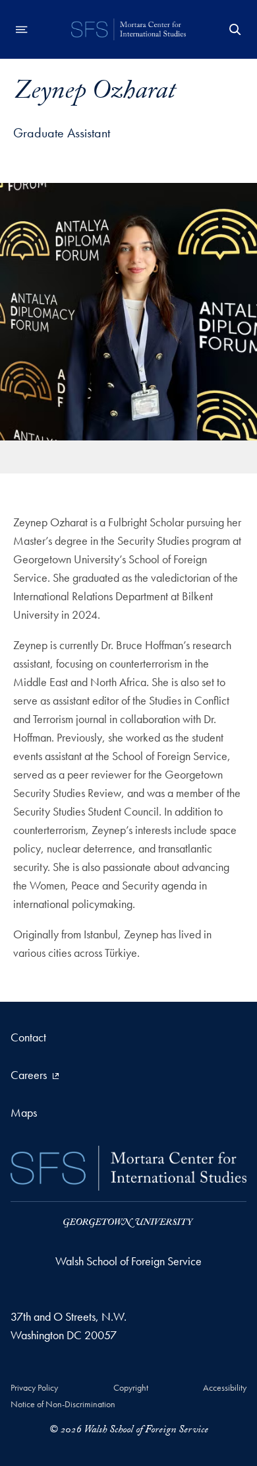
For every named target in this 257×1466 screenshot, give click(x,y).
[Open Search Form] (235, 30)
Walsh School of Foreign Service (128, 1261)
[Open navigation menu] (21, 30)
